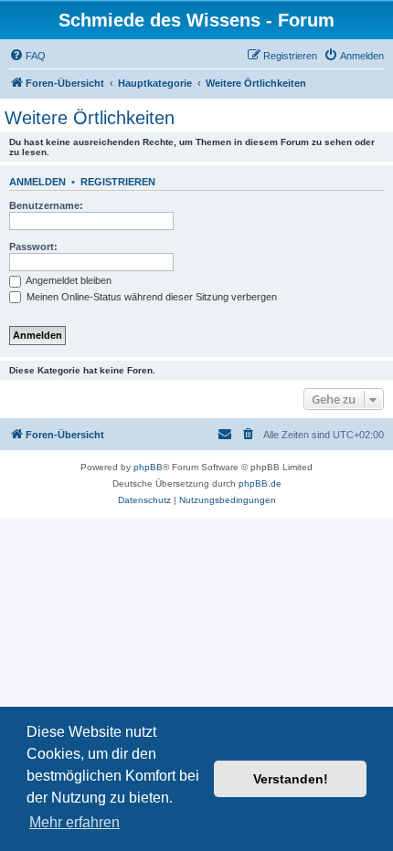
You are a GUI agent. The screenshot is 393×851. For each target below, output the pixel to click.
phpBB (148, 467)
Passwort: (33, 246)
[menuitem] (27, 56)
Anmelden (37, 181)
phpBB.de (260, 483)
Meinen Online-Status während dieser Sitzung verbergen (150, 296)
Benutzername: (46, 205)
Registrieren (117, 181)
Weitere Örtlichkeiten (90, 118)
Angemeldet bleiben (68, 280)
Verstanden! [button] (290, 779)
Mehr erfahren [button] (74, 822)
